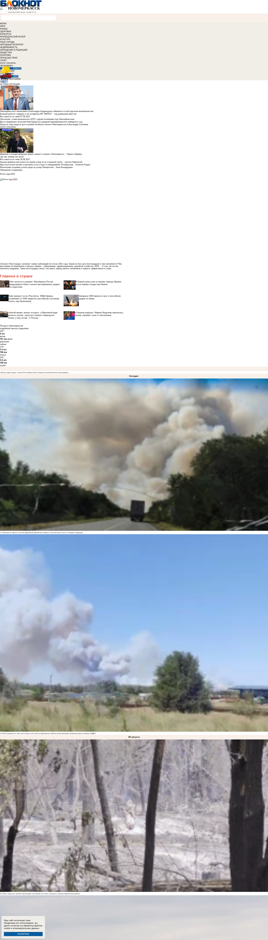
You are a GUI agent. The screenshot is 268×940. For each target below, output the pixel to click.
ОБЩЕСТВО (6, 52)
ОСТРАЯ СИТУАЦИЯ (10, 84)
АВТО (2, 26)
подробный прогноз (9, 328)
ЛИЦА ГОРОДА (7, 42)
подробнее (24, 328)
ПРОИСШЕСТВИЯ (8, 58)
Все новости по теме (10, 116)
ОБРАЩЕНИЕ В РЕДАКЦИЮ (13, 50)
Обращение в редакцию (11, 170)
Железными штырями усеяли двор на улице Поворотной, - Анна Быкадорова (36, 167)
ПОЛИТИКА (5, 55)
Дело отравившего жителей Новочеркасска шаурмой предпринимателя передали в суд (41, 122)
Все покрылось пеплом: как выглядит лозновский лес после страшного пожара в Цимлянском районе (42, 894)
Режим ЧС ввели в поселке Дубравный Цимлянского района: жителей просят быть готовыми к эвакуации (43, 532)
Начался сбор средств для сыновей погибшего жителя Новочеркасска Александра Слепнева (44, 124)
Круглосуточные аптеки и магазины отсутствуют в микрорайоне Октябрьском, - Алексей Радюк (45, 164)
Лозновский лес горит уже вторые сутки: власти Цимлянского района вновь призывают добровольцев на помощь (46, 733)
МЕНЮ (3, 23)
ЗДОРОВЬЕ (5, 31)
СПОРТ (3, 60)
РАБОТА (17, 68)
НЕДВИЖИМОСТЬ (9, 47)
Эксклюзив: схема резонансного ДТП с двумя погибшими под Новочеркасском (37, 119)
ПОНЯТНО (23, 934)
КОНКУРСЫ (5, 34)
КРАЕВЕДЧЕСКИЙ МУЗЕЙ (12, 37)
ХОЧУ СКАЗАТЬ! (8, 63)
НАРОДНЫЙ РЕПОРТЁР (11, 44)
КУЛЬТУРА (5, 39)
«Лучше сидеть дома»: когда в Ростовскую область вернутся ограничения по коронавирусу (34, 372)
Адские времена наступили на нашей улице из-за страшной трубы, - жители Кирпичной (41, 162)
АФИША (4, 29)
